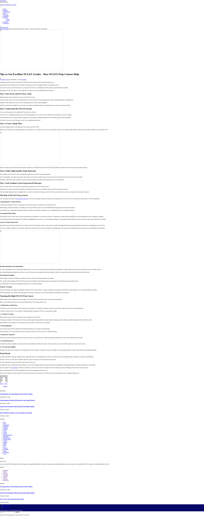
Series (4, 451)
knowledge (15, 367)
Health (5, 443)
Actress (5, 432)
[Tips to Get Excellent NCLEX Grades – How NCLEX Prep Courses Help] (31, 70)
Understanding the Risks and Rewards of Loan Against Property (17, 400)
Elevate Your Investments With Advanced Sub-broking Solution (17, 406)
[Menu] (0, 6)
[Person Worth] (8, 5)
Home (4, 9)
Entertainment (6, 12)
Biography (6, 16)
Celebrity (5, 17)
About (4, 506)
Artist (4, 423)
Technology (6, 23)
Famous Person (7, 439)
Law (4, 446)
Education (23, 79)
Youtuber (5, 22)
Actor (7, 19)
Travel (4, 453)
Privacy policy (6, 505)
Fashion (5, 440)
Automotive (6, 425)
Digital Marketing (7, 435)
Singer (8, 20)
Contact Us (6, 508)
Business (5, 10)
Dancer (5, 433)
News (4, 13)
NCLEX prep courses (21, 198)
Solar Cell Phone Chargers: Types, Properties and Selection (16, 412)
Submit (17, 512)
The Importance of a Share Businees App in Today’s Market (16, 394)
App (4, 422)
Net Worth (5, 14)
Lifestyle (5, 448)
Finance (5, 442)
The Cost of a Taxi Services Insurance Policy (12, 499)
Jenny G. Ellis (5, 79)
